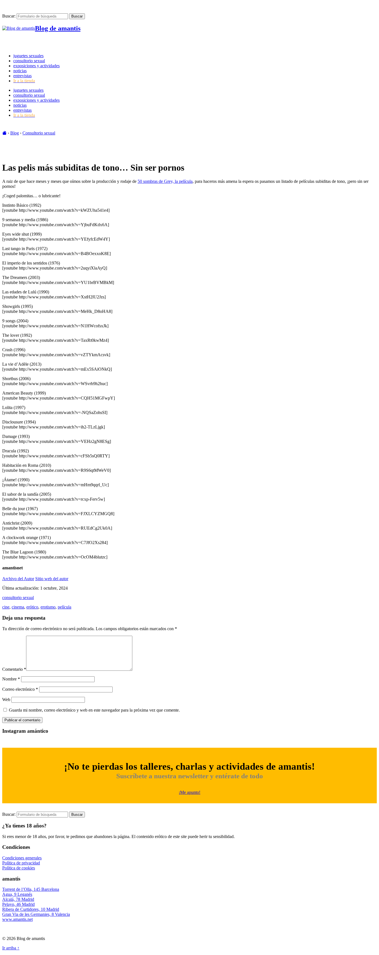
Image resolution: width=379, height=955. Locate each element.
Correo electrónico (20, 689)
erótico (32, 607)
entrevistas (22, 75)
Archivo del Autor (18, 578)
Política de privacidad (21, 863)
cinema (18, 607)
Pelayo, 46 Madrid (18, 904)
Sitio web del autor (51, 578)
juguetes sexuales (28, 55)
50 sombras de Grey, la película (165, 181)
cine (5, 607)
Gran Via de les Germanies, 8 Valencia (36, 914)
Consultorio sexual (38, 133)
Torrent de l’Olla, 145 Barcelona (30, 889)
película (64, 607)
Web (6, 699)
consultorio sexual (29, 60)
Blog (14, 133)
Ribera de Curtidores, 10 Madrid (30, 909)
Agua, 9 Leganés (17, 894)
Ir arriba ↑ (10, 948)
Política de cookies (18, 868)
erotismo (48, 607)
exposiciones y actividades (36, 65)
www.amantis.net (17, 919)
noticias (20, 70)
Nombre (11, 679)
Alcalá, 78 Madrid (18, 899)
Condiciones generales (22, 858)
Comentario (14, 669)
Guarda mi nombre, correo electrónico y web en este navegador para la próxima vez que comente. (94, 710)
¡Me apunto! (189, 792)
